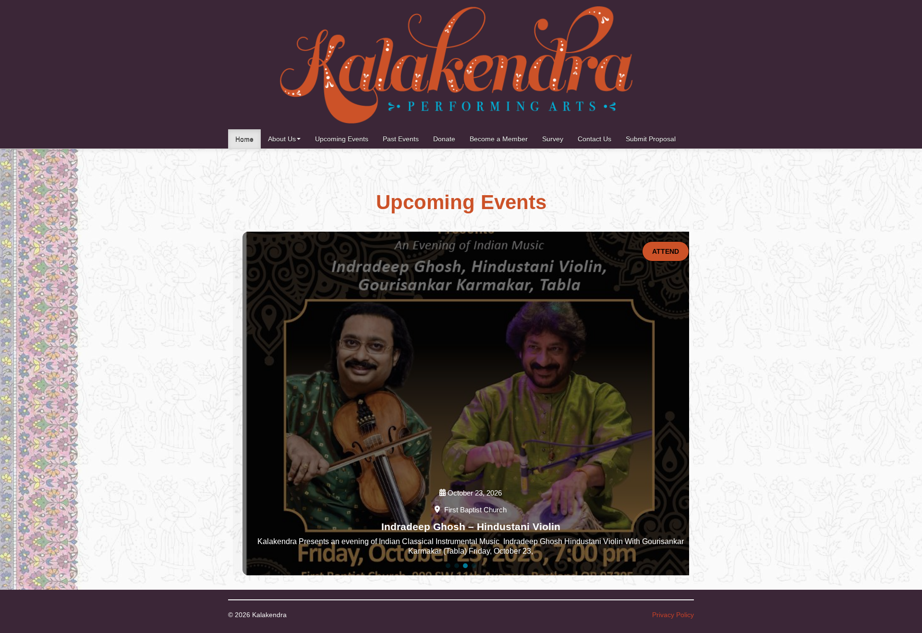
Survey (552, 139)
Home (244, 139)
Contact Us (594, 139)
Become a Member (499, 139)
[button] (448, 565)
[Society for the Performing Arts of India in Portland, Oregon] (456, 64)
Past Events (401, 139)
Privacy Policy (673, 615)
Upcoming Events (341, 139)
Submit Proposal (651, 139)
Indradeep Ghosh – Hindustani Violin (470, 526)
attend (665, 251)
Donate (444, 139)
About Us (282, 139)
